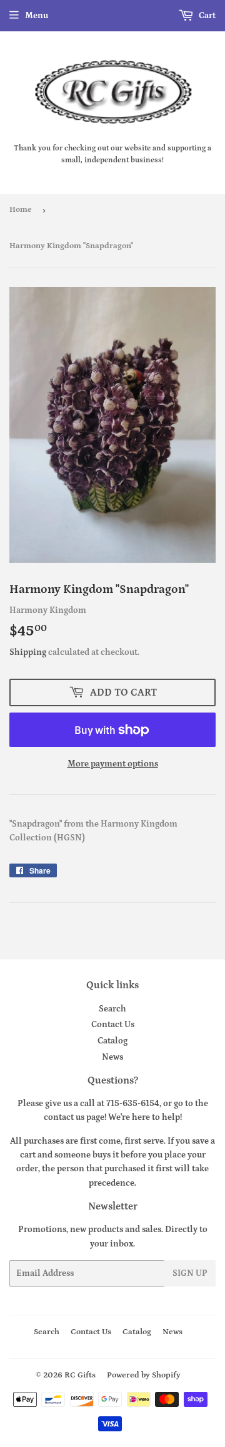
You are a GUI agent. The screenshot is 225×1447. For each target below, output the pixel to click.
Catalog (113, 1041)
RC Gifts (80, 1375)
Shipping (27, 652)
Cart (206, 16)
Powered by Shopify (144, 1375)
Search (112, 1009)
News (112, 1057)
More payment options (113, 764)
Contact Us (112, 1025)
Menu (36, 16)
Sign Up (190, 1273)
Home (20, 209)
